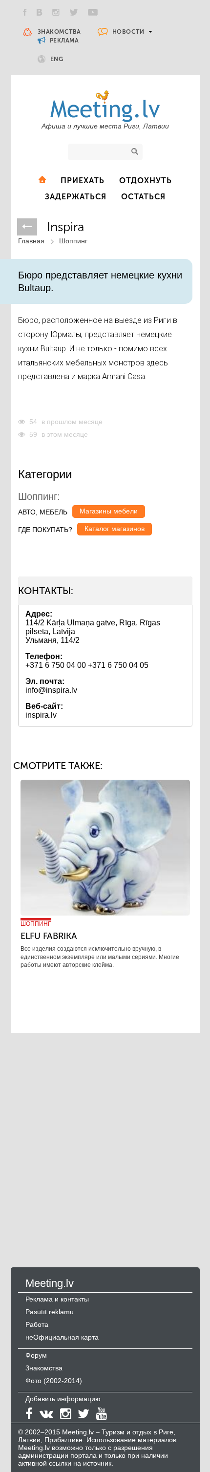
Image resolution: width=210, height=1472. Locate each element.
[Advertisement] (105, 1140)
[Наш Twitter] (73, 12)
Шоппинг (73, 241)
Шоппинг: (39, 496)
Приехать (83, 180)
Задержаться (75, 196)
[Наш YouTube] (93, 12)
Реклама (63, 40)
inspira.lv (41, 715)
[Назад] (27, 226)
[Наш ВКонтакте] (39, 12)
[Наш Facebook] (25, 12)
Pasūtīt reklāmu (49, 1312)
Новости (128, 31)
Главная (31, 241)
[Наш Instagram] (56, 12)
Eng (56, 59)
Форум (36, 1355)
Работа (36, 1324)
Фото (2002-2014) (53, 1381)
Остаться (143, 196)
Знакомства (59, 31)
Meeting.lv (49, 1283)
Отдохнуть (145, 180)
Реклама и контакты (57, 1299)
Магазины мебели (109, 511)
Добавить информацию (63, 1399)
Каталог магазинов (114, 529)
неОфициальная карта (62, 1337)
